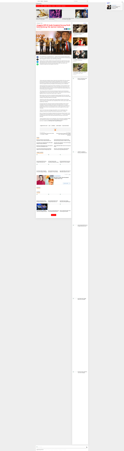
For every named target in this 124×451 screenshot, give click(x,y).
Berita (37, 29)
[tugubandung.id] (38, 3)
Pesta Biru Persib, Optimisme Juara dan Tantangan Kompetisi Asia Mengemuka (62, 143)
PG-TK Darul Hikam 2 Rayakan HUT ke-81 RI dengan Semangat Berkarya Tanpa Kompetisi (42, 171)
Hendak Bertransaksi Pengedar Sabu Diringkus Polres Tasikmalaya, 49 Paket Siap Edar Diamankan (63, 134)
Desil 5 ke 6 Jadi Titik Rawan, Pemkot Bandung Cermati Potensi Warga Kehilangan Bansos (61, 149)
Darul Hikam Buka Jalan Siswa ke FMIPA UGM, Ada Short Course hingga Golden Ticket (65, 171)
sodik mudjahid (58, 125)
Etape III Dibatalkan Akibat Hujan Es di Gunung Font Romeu (62, 146)
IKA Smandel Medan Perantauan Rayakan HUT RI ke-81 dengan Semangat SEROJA (65, 162)
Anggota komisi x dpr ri (43, 125)
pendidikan (53, 125)
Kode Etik (64, 449)
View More (53, 214)
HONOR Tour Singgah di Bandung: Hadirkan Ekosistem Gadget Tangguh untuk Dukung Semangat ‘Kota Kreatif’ (82, 152)
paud (49, 125)
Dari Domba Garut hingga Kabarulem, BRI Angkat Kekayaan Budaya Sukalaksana (45, 143)
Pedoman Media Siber (54, 449)
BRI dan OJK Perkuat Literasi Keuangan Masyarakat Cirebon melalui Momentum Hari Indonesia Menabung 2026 (44, 140)
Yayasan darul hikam (65, 125)
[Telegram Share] (68, 29)
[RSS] (55, 130)
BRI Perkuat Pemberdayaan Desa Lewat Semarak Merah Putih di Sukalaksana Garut (45, 146)
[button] (87, 1)
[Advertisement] (55, 72)
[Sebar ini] (64, 29)
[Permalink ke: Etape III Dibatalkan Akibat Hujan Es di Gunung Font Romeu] (65, 206)
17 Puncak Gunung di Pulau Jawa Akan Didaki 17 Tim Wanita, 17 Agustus (47, 133)
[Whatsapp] (69, 29)
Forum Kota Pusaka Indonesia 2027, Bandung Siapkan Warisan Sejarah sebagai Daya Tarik (44, 149)
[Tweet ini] (66, 29)
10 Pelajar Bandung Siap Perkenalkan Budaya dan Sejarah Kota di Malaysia (53, 162)
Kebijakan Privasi (47, 449)
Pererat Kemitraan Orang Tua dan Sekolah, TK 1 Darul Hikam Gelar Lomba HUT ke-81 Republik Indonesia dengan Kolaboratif (53, 171)
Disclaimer (60, 449)
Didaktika (39, 29)
